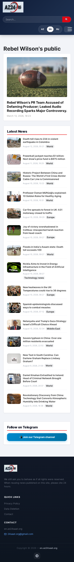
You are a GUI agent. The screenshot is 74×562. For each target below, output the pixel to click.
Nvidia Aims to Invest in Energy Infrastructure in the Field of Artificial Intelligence (43, 267)
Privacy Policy (12, 503)
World (49, 146)
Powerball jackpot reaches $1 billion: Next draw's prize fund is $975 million (44, 157)
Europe (51, 217)
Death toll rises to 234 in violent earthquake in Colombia (40, 140)
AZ (42, 29)
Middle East (53, 328)
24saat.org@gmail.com (20, 534)
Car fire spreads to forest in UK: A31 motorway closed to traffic (42, 211)
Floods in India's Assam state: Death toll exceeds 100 (43, 248)
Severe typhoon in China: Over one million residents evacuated (42, 340)
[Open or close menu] (67, 29)
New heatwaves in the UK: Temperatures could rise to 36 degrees (44, 289)
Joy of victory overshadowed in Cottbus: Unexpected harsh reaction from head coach (43, 229)
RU (57, 29)
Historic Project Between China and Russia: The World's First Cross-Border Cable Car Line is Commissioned (44, 175)
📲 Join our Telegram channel (37, 437)
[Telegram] (37, 556)
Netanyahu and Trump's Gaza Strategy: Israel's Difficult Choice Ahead (45, 323)
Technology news (34, 277)
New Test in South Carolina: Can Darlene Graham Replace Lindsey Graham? (41, 358)
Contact (8, 514)
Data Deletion (11, 508)
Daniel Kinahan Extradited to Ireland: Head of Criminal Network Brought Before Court (43, 378)
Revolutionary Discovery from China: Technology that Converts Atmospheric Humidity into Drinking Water (45, 398)
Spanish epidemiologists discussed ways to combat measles (42, 306)
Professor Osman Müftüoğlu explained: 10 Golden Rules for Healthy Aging (44, 194)
